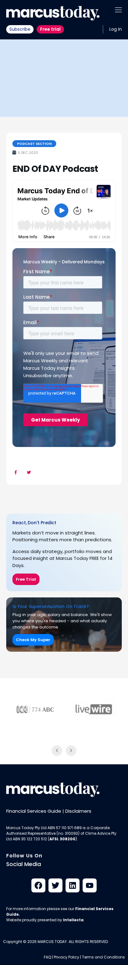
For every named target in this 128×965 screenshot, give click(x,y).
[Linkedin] (73, 885)
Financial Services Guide (33, 811)
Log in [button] (115, 29)
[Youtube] (90, 885)
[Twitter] (55, 885)
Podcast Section (34, 143)
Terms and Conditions (103, 957)
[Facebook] (38, 885)
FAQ (47, 957)
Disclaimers (78, 811)
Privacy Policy (66, 957)
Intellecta (73, 920)
